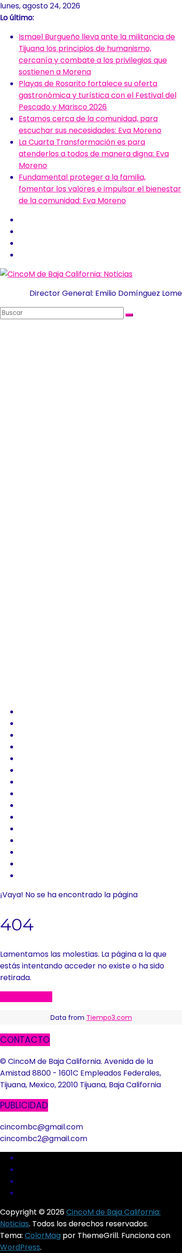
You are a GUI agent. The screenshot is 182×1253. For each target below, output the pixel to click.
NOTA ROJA (41, 770)
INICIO (31, 711)
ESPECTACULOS (50, 781)
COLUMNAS (41, 852)
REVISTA (35, 840)
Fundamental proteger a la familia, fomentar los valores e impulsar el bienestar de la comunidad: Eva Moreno (100, 189)
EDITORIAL (40, 828)
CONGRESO (41, 758)
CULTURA (37, 805)
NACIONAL (39, 735)
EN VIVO (35, 863)
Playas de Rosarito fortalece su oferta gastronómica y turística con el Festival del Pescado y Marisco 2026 (97, 95)
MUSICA (34, 817)
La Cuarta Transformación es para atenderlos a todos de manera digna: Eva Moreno (94, 154)
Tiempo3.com (109, 1017)
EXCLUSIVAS (42, 746)
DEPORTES (41, 793)
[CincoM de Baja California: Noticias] (66, 274)
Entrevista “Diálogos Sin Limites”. (78, 875)
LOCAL (31, 723)
